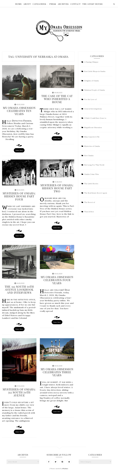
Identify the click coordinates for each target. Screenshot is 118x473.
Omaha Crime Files (91, 174)
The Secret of (89, 202)
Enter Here (19, 150)
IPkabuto (65, 468)
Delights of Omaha (91, 81)
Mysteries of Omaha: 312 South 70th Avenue (19, 392)
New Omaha (88, 156)
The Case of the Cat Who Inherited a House (57, 99)
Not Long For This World (94, 165)
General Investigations (93, 109)
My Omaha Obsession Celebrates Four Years (57, 280)
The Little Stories (91, 184)
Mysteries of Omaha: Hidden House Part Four (19, 196)
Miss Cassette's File (92, 137)
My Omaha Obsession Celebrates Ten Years (19, 111)
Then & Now (89, 212)
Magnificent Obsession (93, 127)
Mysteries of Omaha (92, 146)
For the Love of (90, 99)
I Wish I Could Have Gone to (95, 118)
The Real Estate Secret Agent (95, 193)
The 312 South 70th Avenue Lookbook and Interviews (19, 289)
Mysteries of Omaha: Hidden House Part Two (57, 188)
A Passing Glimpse (91, 62)
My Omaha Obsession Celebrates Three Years (57, 372)
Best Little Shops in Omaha (94, 71)
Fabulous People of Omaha (94, 90)
